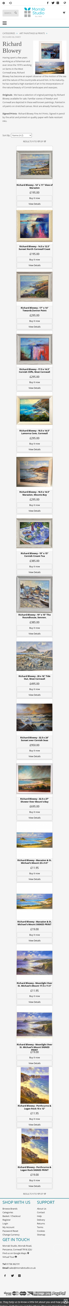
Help (39, 1216)
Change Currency (11, 1234)
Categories (9, 33)
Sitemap (41, 1234)
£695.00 (34, 806)
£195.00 (34, 192)
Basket (6, 1216)
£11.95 (34, 868)
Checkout (16, 1216)
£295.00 (34, 315)
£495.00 (34, 684)
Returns (41, 1223)
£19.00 (34, 929)
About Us (41, 1208)
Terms (40, 1227)
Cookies (41, 1230)
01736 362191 (13, 1264)
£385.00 (34, 561)
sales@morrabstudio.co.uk (22, 1267)
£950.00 (34, 745)
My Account (8, 1227)
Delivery (41, 1219)
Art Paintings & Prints (32, 33)
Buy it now (34, 198)
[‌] (65, 3)
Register (7, 1219)
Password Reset (10, 1230)
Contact (41, 1212)
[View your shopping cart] (64, 12)
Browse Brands (10, 1208)
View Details (35, 203)
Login (5, 1223)
